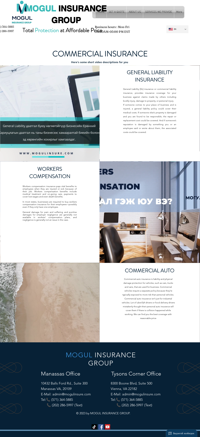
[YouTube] (107, 427)
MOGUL (42, 8)
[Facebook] (101, 427)
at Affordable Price (80, 30)
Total (29, 30)
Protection (47, 30)
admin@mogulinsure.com (71, 394)
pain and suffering (53, 212)
